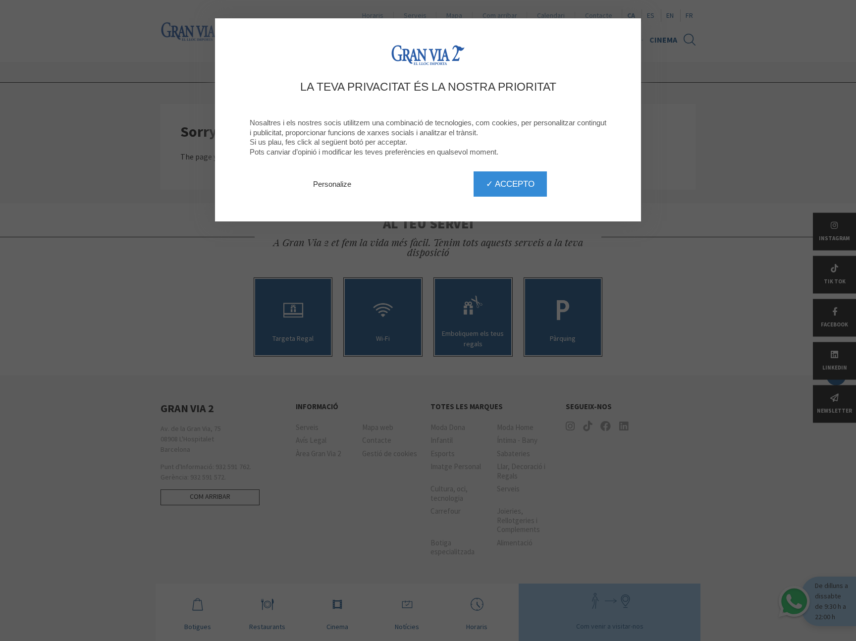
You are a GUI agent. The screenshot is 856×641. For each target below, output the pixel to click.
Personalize (332, 184)
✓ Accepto (510, 184)
